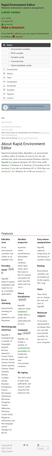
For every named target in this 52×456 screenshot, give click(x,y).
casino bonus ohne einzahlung (11, 127)
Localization (11, 81)
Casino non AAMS (7, 130)
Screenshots (11, 69)
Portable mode (17, 57)
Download (11, 85)
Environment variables (20, 49)
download (8, 24)
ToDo (9, 77)
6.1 (9, 171)
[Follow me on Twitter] (24, 445)
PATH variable (16, 53)
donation (19, 36)
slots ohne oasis (6, 122)
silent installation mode (24, 311)
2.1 (44, 171)
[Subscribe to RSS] (27, 445)
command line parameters (24, 349)
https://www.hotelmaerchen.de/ (27, 138)
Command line (16, 61)
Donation (10, 90)
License (9, 98)
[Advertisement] (26, 202)
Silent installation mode (20, 65)
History (9, 73)
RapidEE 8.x (6, 162)
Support (10, 94)
